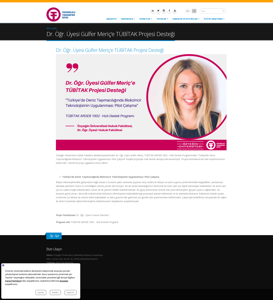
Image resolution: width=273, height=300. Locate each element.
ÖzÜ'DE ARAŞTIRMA (213, 19)
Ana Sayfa (51, 28)
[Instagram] (163, 10)
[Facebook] (169, 10)
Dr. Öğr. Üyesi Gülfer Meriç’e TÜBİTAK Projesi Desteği (110, 50)
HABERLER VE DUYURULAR (185, 19)
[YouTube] (175, 10)
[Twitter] (158, 10)
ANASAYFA (111, 19)
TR (194, 10)
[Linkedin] (152, 10)
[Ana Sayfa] (62, 14)
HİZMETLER (144, 19)
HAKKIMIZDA (127, 19)
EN (187, 10)
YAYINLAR (161, 19)
